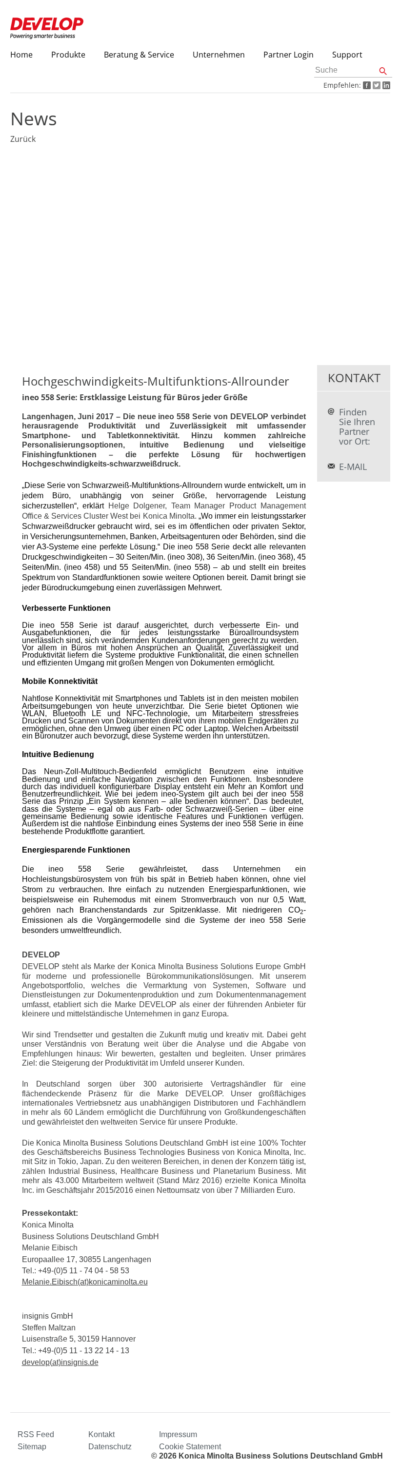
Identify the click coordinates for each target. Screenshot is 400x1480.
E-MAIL (353, 466)
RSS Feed (36, 1434)
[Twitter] (375, 85)
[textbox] (353, 70)
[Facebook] (366, 85)
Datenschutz (110, 1446)
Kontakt (101, 1434)
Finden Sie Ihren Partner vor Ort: (357, 426)
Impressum (178, 1434)
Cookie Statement (190, 1446)
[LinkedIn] (385, 85)
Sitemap (32, 1446)
